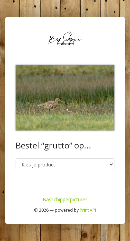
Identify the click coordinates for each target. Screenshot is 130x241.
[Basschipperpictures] (65, 38)
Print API (88, 210)
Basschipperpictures (65, 199)
